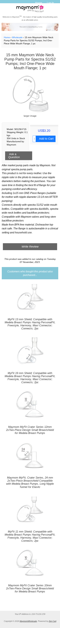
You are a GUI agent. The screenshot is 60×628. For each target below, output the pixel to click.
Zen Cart (52, 621)
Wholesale (17, 37)
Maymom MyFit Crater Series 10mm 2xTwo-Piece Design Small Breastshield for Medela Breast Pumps (30, 588)
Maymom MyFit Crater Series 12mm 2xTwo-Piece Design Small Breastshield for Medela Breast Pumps (30, 430)
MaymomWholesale (28, 621)
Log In (50, 2)
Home (38, 2)
